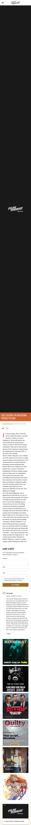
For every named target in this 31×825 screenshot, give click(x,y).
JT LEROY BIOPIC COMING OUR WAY (14, 821)
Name (4, 567)
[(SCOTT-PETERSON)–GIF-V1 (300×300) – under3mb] (15, 694)
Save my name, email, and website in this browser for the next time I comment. (14, 579)
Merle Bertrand (8, 424)
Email (4, 573)
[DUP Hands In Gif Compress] (15, 748)
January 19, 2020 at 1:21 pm (13, 596)
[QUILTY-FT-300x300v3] (15, 721)
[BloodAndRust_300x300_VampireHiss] (15, 640)
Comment (5, 558)
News (4, 805)
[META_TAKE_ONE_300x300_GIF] (15, 667)
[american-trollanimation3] (15, 775)
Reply (8, 634)
